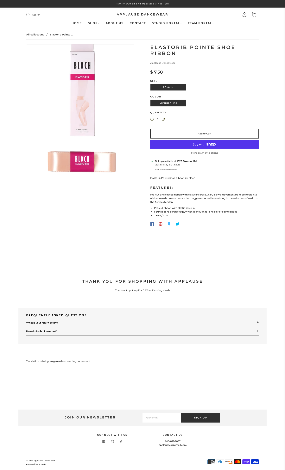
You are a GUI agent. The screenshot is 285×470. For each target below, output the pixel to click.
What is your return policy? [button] (42, 322)
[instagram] (112, 441)
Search (36, 14)
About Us (115, 23)
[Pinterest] (160, 224)
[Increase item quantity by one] (163, 119)
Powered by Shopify (36, 464)
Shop (93, 23)
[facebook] (103, 441)
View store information (166, 170)
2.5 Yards (168, 87)
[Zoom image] (80, 112)
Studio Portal (166, 23)
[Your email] (161, 418)
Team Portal (200, 23)
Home (77, 23)
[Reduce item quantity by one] (152, 119)
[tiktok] (121, 441)
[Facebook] (152, 224)
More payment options (204, 152)
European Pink (168, 102)
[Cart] (254, 15)
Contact (138, 23)
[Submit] (30, 14)
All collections (35, 34)
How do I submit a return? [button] (41, 331)
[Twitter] (177, 224)
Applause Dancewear (142, 14)
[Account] (244, 15)
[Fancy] (169, 224)
